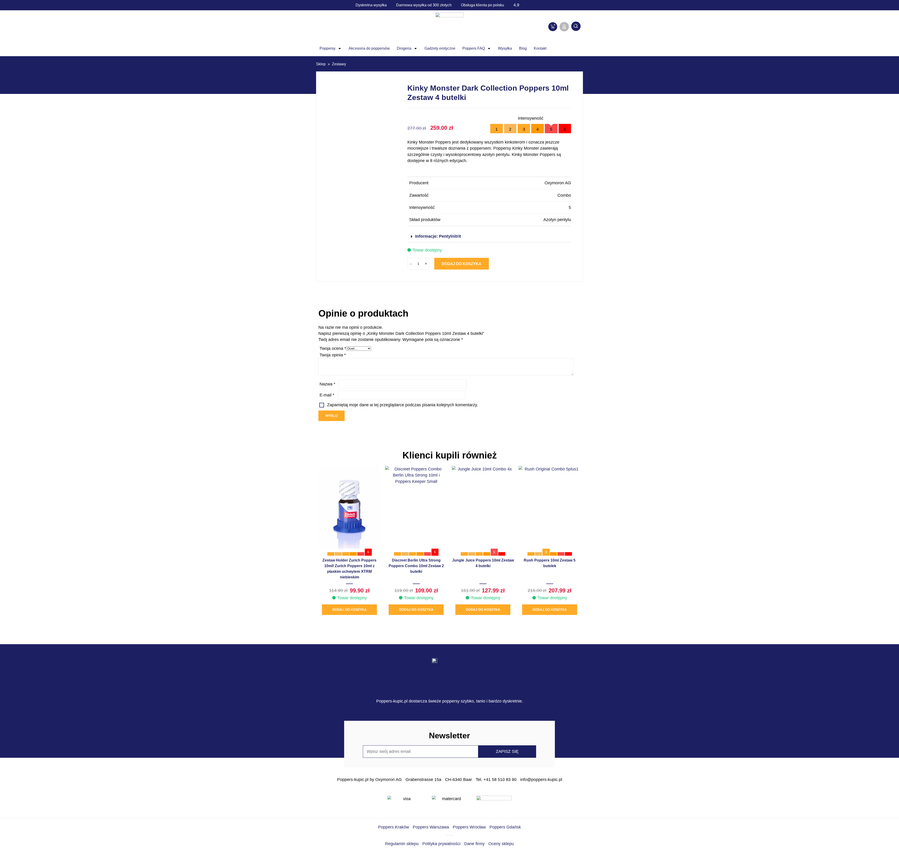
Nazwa (327, 384)
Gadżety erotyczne (439, 48)
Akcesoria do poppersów (369, 48)
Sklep (321, 64)
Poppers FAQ (473, 48)
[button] (489, 236)
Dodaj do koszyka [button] (349, 609)
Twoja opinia (333, 355)
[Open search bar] (576, 27)
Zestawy (339, 64)
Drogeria (404, 48)
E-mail (327, 395)
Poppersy (327, 48)
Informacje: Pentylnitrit (438, 236)
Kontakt (540, 48)
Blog (523, 48)
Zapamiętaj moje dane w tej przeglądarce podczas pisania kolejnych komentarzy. (402, 405)
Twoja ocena (333, 348)
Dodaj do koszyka (461, 264)
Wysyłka (505, 48)
